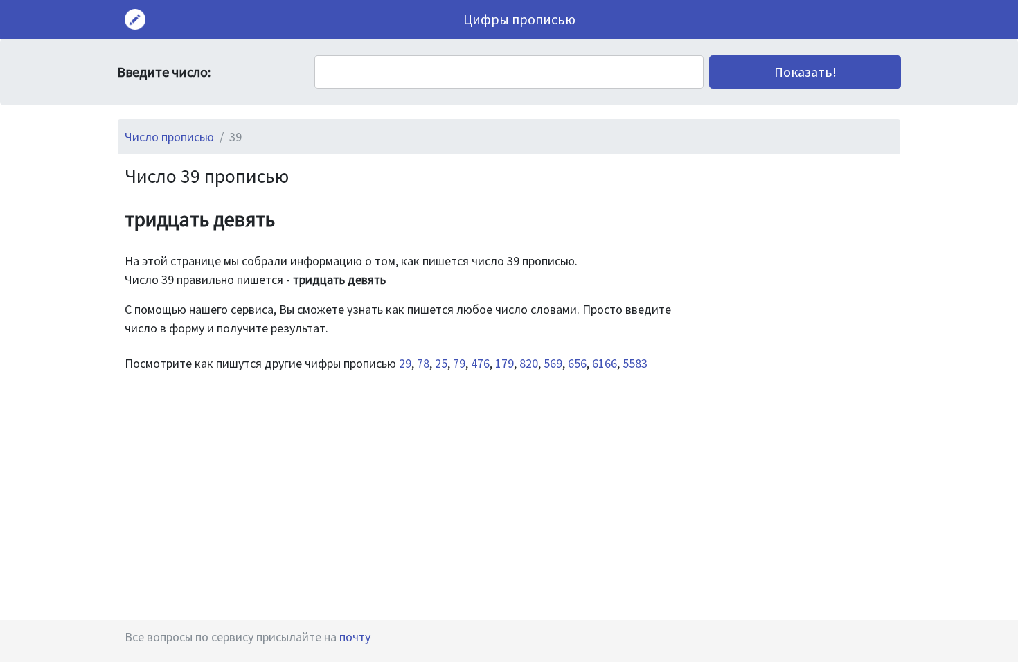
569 (553, 363)
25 (441, 363)
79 (459, 363)
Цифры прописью (519, 19)
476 (480, 363)
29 (405, 363)
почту (354, 637)
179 (504, 363)
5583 (635, 363)
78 (423, 363)
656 (577, 363)
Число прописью (169, 137)
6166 (604, 363)
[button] (805, 72)
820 (528, 363)
